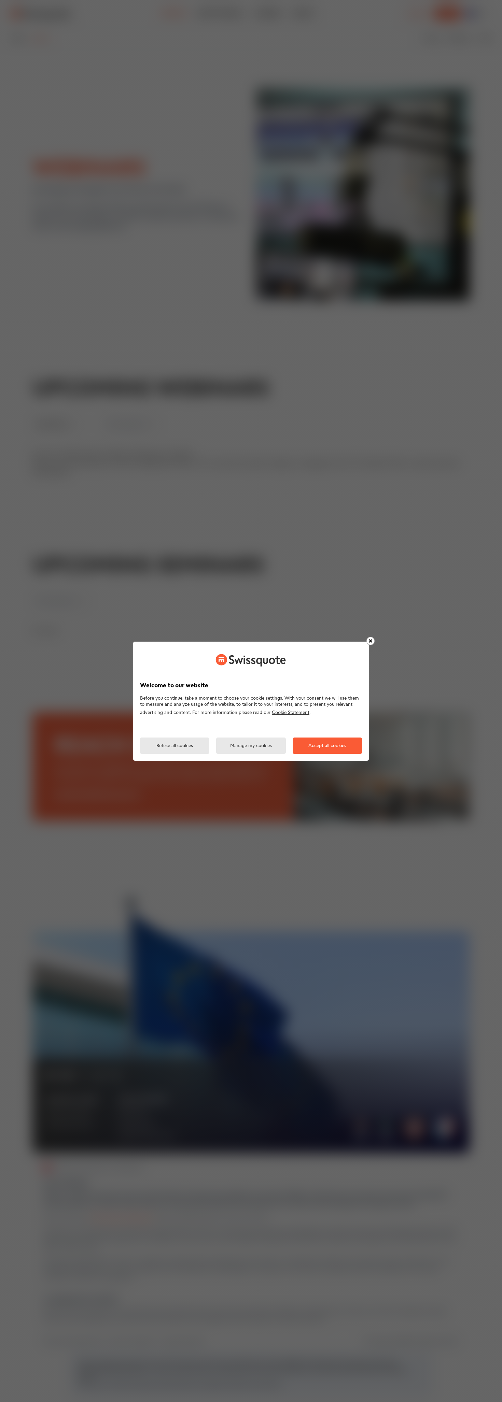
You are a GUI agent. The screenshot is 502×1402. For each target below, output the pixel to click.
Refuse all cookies (174, 745)
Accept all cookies (327, 745)
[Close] (370, 641)
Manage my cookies (251, 745)
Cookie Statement (290, 712)
